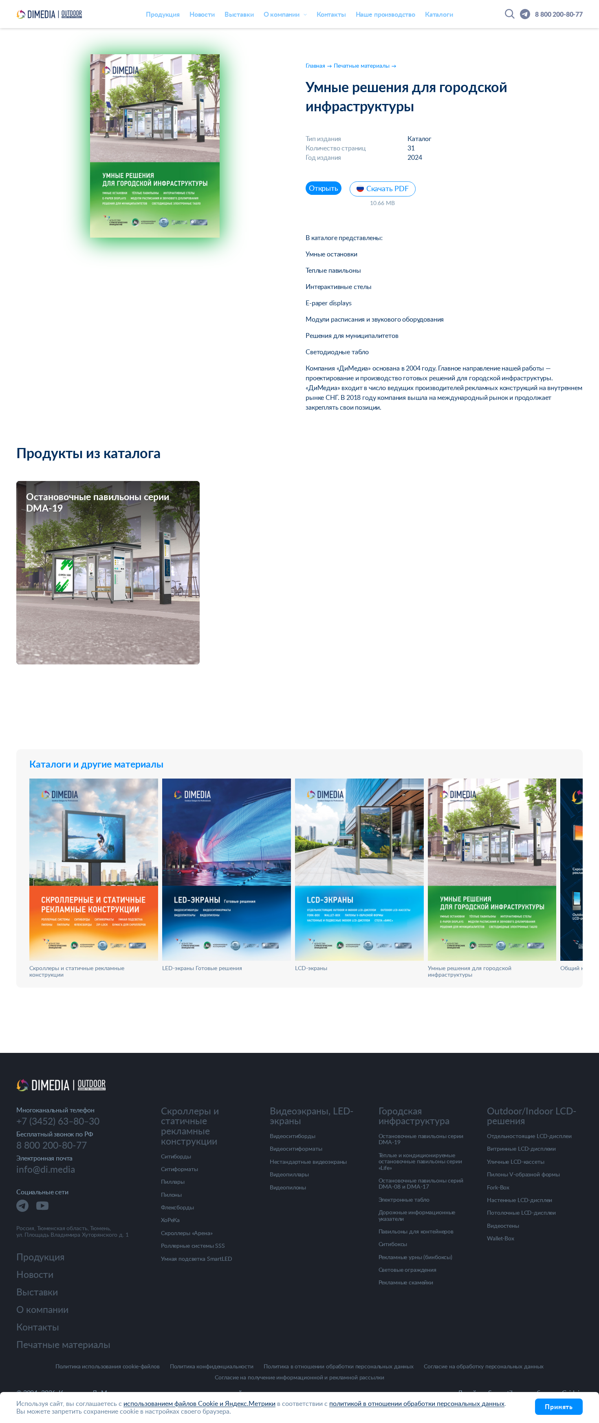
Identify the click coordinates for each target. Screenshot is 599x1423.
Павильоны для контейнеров (416, 1231)
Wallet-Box (500, 1238)
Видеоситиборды (292, 1136)
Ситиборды (176, 1156)
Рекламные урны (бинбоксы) (416, 1257)
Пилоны (171, 1194)
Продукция (163, 14)
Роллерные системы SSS (193, 1245)
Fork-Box (498, 1187)
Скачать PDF (387, 188)
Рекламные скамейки (406, 1282)
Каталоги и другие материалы (96, 764)
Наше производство (385, 14)
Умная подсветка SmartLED (196, 1258)
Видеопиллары (289, 1174)
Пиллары (173, 1181)
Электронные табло (404, 1199)
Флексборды (177, 1207)
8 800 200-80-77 (559, 14)
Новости (202, 14)
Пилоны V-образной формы (523, 1174)
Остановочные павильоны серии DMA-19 (421, 1139)
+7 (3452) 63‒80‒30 (57, 1121)
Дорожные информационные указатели (417, 1215)
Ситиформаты (179, 1169)
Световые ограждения (407, 1269)
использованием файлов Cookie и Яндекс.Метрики (199, 1403)
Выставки (239, 14)
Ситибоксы (393, 1244)
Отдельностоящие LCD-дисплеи (529, 1136)
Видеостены (503, 1225)
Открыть (323, 188)
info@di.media (45, 1169)
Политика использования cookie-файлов (107, 1366)
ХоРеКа (170, 1220)
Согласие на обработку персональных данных (484, 1366)
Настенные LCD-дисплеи (519, 1200)
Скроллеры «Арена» (187, 1233)
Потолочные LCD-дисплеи (521, 1212)
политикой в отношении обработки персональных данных (416, 1403)
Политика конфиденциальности (211, 1366)
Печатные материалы (63, 1344)
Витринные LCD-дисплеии (521, 1148)
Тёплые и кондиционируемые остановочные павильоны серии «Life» (420, 1161)
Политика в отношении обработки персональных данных (339, 1366)
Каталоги (439, 14)
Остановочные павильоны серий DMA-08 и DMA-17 (421, 1183)
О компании (42, 1309)
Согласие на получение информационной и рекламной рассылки (299, 1377)
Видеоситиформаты (296, 1148)
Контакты (331, 14)
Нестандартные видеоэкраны (308, 1161)
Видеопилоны (288, 1187)
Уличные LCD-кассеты (515, 1161)
